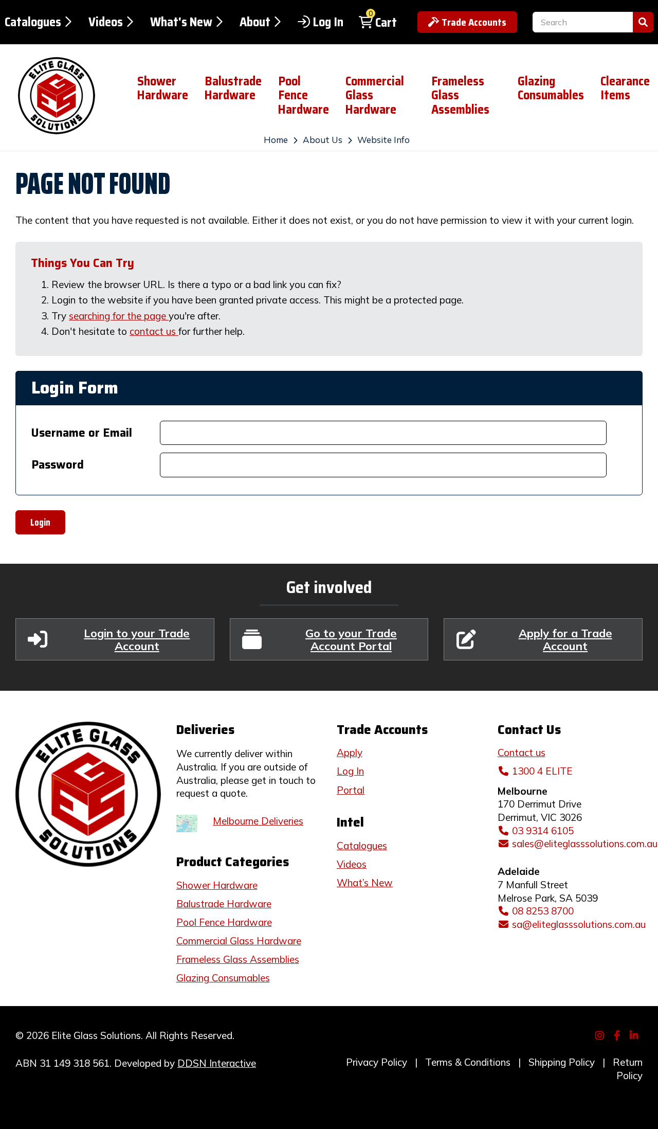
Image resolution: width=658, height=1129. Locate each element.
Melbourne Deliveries (258, 821)
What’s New (365, 882)
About (255, 22)
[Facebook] (618, 1034)
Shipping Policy (561, 1062)
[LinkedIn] (635, 1034)
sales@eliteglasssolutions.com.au (584, 843)
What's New (181, 22)
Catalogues (33, 22)
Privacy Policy (376, 1062)
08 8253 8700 (543, 911)
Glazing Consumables (551, 88)
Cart (386, 22)
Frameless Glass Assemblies (460, 95)
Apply (349, 752)
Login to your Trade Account (137, 639)
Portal (350, 790)
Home (276, 139)
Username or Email (81, 433)
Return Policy (628, 1069)
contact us (154, 331)
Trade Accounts (474, 22)
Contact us (521, 752)
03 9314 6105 (543, 831)
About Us (322, 139)
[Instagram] (601, 1034)
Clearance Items (625, 88)
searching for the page (119, 316)
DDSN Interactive (216, 1063)
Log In (328, 22)
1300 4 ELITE (542, 771)
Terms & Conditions (467, 1062)
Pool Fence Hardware (303, 95)
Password (57, 465)
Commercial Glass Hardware (374, 95)
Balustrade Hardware (233, 88)
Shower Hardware (162, 88)
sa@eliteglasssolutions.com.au (579, 924)
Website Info (383, 139)
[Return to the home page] (60, 96)
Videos (105, 22)
